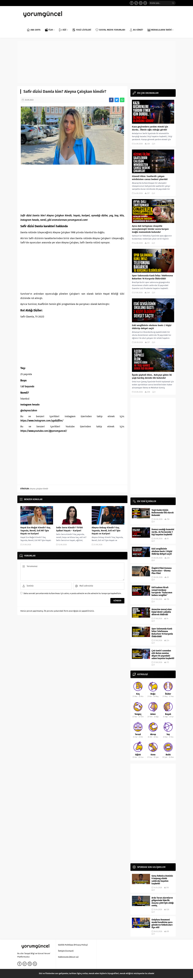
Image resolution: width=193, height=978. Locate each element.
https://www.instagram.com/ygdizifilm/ (41, 420)
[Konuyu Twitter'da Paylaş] (116, 100)
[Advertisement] (96, 62)
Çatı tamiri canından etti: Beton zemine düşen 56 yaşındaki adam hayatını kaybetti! (163, 654)
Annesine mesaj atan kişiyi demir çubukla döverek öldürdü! (162, 612)
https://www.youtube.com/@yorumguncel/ (43, 430)
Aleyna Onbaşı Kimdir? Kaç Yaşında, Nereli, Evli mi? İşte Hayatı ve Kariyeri (106, 530)
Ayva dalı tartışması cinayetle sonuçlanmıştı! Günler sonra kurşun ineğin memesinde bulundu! (150, 229)
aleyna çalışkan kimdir (39, 489)
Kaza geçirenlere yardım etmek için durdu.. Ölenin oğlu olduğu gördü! (150, 128)
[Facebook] (131, 3)
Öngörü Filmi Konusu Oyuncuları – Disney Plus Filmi (162, 571)
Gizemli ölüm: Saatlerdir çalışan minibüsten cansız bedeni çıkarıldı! (150, 178)
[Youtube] (145, 3)
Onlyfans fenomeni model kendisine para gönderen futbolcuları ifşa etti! (162, 923)
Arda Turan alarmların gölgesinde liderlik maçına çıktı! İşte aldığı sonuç (163, 902)
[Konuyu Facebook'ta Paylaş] (111, 100)
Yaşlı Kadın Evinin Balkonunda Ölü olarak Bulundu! (163, 513)
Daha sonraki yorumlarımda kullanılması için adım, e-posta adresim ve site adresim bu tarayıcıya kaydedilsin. (72, 593)
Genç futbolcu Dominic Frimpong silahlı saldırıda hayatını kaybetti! (162, 880)
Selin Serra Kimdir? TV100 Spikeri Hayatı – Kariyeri (69, 529)
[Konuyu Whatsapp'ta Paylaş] (122, 100)
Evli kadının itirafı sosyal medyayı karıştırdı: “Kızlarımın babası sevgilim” (162, 591)
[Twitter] (136, 3)
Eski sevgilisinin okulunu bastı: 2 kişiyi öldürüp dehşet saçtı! (151, 327)
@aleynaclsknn (28, 410)
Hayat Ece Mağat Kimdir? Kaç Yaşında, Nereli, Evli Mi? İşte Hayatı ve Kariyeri (35, 530)
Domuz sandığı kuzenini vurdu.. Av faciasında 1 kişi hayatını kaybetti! (163, 532)
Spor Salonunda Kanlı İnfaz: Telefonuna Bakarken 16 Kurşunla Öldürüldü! (152, 277)
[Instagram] (140, 3)
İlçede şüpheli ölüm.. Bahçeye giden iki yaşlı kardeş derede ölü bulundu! (152, 376)
